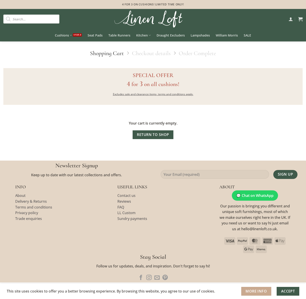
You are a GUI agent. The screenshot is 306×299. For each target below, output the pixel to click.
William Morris (227, 35)
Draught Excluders (171, 35)
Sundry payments (132, 218)
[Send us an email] (157, 278)
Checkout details (151, 53)
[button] (291, 19)
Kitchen (142, 35)
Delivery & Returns (31, 201)
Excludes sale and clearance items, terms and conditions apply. (153, 94)
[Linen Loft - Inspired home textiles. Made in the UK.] (153, 19)
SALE (247, 35)
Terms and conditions (33, 207)
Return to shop (153, 134)
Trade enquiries (28, 218)
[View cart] (300, 19)
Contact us (126, 195)
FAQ (120, 207)
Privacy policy (26, 212)
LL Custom (126, 212)
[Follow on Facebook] (141, 278)
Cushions (62, 35)
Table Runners (119, 35)
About (20, 195)
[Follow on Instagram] (149, 278)
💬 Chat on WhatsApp (255, 195)
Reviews (124, 201)
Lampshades (200, 35)
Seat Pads (95, 35)
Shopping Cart (107, 53)
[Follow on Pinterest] (165, 278)
